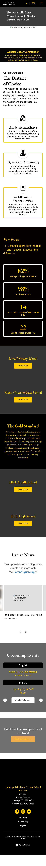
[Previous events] (5, 700)
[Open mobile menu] (41, 3)
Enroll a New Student (23, 739)
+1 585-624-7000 (27, 803)
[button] (15, 3)
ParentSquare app (24, 572)
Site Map (23, 817)
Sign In (23, 825)
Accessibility (23, 821)
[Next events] (41, 700)
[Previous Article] (20, 632)
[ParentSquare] (23, 845)
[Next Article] (25, 632)
